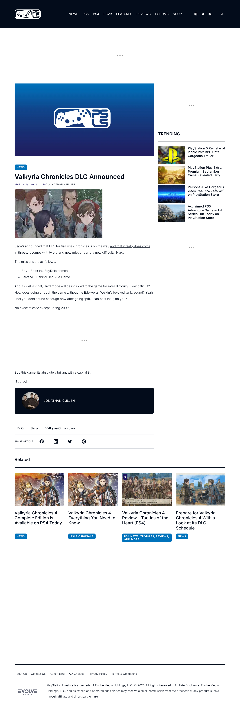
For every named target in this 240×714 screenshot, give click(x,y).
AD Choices (76, 673)
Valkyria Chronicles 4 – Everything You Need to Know (91, 518)
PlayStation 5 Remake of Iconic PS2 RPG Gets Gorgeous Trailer (206, 152)
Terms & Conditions (124, 673)
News (73, 14)
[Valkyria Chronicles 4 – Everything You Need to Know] (93, 489)
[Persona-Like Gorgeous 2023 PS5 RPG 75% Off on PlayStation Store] (171, 194)
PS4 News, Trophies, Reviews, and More (146, 538)
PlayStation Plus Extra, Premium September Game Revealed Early (205, 171)
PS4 (96, 14)
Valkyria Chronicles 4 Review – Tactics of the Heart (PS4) (145, 518)
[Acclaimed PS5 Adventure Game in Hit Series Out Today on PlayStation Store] (171, 213)
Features (124, 14)
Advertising (57, 673)
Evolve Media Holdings (110, 685)
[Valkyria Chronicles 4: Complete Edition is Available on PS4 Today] (39, 489)
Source (21, 381)
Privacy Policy (98, 673)
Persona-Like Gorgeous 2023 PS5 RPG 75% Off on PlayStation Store (206, 190)
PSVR (107, 14)
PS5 (86, 14)
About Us (21, 673)
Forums (162, 14)
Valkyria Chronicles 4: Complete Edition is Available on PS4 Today (38, 518)
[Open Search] (222, 14)
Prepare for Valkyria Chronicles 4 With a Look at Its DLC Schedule (196, 521)
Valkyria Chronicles (60, 428)
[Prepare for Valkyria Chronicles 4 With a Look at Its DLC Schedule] (200, 489)
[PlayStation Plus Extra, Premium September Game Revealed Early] (171, 175)
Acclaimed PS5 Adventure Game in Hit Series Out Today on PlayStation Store (205, 212)
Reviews (144, 14)
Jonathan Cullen (61, 184)
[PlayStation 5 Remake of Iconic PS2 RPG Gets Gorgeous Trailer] (171, 155)
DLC (20, 428)
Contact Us (38, 673)
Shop (177, 14)
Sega (34, 428)
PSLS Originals (81, 536)
